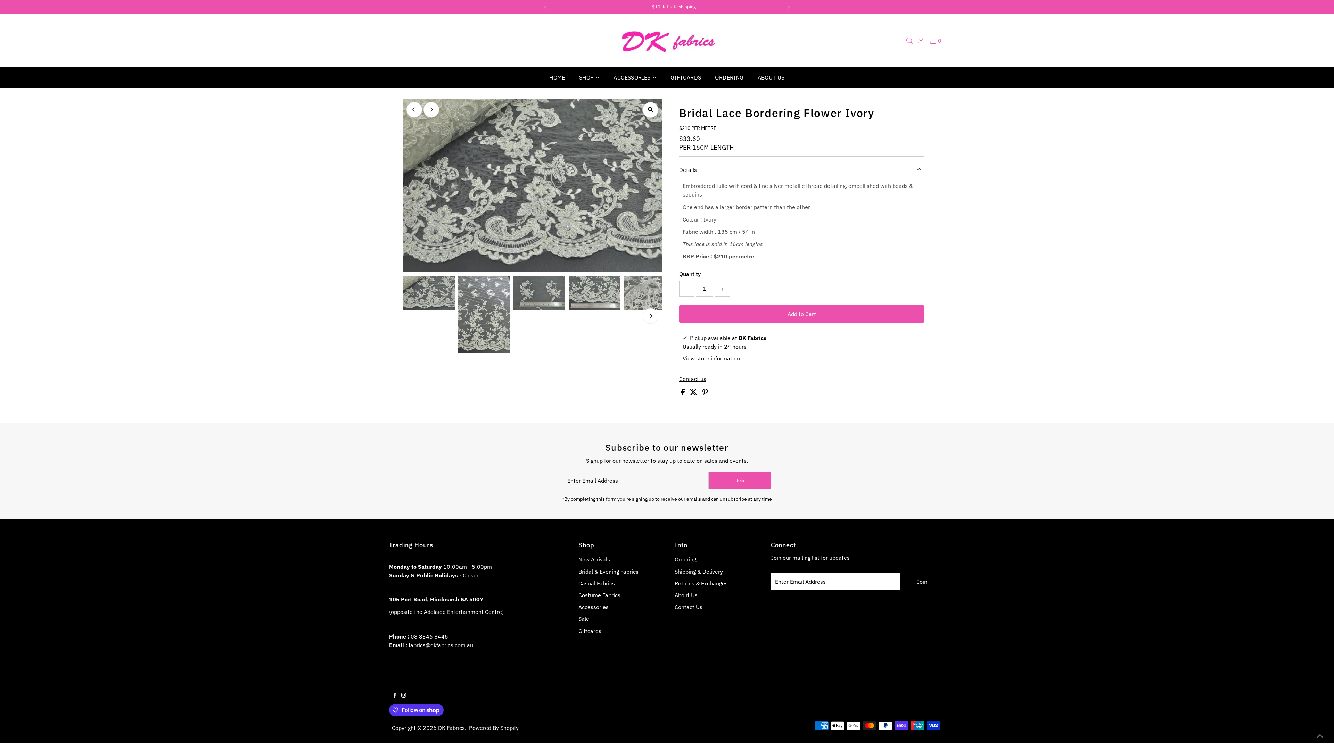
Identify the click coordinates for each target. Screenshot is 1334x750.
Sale (583, 618)
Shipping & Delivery (699, 571)
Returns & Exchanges (701, 583)
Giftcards (589, 630)
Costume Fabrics (599, 595)
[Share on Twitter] (694, 393)
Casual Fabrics (596, 583)
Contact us (692, 379)
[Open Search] (909, 41)
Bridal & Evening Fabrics (608, 571)
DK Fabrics (451, 727)
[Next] (431, 109)
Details (688, 169)
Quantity (690, 273)
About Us (686, 595)
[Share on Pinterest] (705, 393)
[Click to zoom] (650, 110)
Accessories (593, 606)
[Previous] (414, 109)
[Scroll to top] (1320, 736)
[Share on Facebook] (683, 393)
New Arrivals (594, 559)
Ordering (685, 559)
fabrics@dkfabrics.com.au (441, 645)
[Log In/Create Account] (921, 41)
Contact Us (688, 606)
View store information (711, 358)
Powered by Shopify (494, 727)
